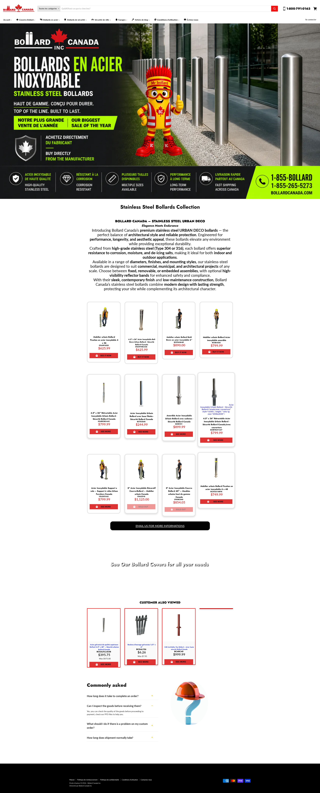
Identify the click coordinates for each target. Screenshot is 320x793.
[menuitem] (7, 19)
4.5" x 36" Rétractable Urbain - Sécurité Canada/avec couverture (217, 423)
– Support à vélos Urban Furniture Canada (104, 491)
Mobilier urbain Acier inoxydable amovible (216, 339)
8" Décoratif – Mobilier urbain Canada (142, 491)
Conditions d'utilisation (130, 780)
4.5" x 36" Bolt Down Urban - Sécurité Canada (141, 342)
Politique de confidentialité (109, 780)
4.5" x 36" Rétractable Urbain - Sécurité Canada (104, 416)
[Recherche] (274, 9)
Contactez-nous (146, 780)
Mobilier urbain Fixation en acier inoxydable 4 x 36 (104, 340)
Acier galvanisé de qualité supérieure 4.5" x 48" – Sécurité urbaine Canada (104, 647)
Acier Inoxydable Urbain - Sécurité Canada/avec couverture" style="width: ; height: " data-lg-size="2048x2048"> (217, 409)
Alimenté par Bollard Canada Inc (80, 786)
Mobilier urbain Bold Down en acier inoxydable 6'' (179, 338)
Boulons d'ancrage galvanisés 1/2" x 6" (142, 645)
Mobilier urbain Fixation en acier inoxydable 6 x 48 (216, 488)
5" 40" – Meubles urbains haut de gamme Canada (179, 493)
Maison (71, 780)
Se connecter (310, 19)
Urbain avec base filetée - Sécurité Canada (142, 416)
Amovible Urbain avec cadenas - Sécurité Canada (179, 418)
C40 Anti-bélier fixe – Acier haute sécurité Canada (179, 648)
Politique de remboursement (87, 780)
